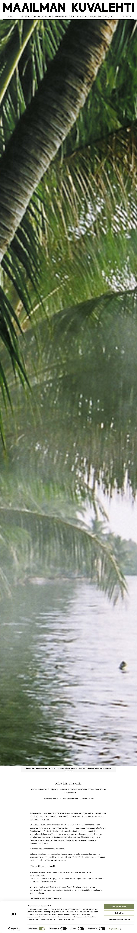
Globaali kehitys (60, 17)
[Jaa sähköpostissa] (78, 808)
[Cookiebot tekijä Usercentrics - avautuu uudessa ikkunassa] (13, 928)
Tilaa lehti (127, 17)
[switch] (63, 928)
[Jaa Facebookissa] (72, 808)
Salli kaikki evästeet (119, 907)
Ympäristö (74, 17)
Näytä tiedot (113, 929)
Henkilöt (84, 17)
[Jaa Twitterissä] (58, 808)
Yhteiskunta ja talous (30, 17)
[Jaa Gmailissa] (65, 808)
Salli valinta (119, 913)
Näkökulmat (95, 17)
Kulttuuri (46, 17)
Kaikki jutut (108, 17)
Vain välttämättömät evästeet (119, 919)
